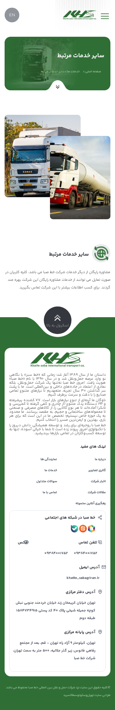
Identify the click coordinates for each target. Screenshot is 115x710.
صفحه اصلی (93, 71)
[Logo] (80, 15)
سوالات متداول (46, 481)
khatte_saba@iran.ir (84, 578)
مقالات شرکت (97, 492)
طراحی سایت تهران (98, 695)
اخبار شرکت (98, 481)
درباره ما (100, 459)
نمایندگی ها (48, 459)
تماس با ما (50, 492)
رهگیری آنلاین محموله (90, 503)
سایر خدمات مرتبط (53, 71)
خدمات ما (73, 71)
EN (12, 15)
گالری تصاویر (97, 470)
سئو (83, 695)
